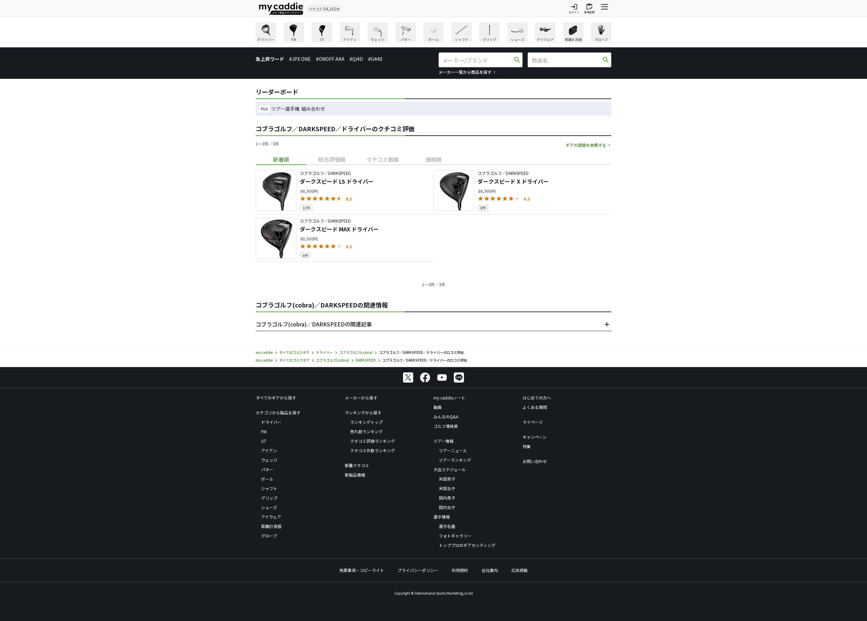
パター (267, 469)
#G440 (375, 58)
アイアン (269, 450)
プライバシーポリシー (418, 570)
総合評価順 (331, 159)
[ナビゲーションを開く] (604, 8)
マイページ (533, 422)
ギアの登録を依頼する (586, 145)
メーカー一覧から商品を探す (465, 72)
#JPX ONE (300, 58)
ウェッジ (269, 460)
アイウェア (271, 517)
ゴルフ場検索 (446, 426)
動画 (438, 407)
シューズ (269, 507)
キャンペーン (535, 437)
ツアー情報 (443, 441)
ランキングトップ (366, 422)
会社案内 (490, 570)
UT (263, 441)
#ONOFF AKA (330, 58)
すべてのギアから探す (276, 397)
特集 (527, 446)
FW (264, 431)
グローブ (269, 535)
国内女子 (447, 507)
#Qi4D (356, 58)
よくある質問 (535, 407)
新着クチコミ (357, 465)
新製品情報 (355, 475)
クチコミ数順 (382, 159)
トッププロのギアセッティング (467, 545)
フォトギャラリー (455, 535)
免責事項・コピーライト (361, 570)
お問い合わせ (535, 461)
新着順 (281, 159)
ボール (267, 479)
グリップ (269, 498)
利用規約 (460, 570)
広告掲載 (519, 570)
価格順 (433, 159)
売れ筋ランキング (366, 431)
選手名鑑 (447, 526)
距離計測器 (271, 526)
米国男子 (447, 479)
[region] (433, 33)
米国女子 (447, 488)
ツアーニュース (453, 450)
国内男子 (447, 498)
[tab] (281, 159)
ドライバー (271, 422)
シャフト (269, 488)
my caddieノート (449, 397)
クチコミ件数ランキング (372, 450)
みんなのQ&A (446, 416)
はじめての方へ (537, 397)
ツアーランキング (455, 460)
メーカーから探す (361, 397)
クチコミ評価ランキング (372, 441)
